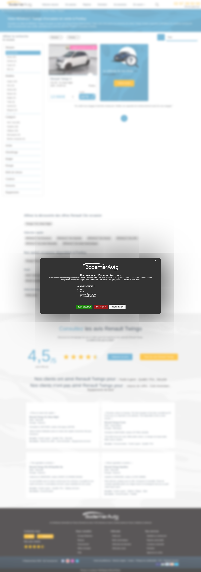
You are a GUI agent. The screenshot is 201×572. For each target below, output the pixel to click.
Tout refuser (100, 307)
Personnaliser (117, 307)
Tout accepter (84, 307)
